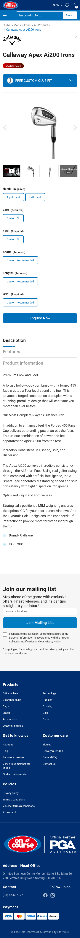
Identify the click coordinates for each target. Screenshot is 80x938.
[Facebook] (45, 895)
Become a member (13, 757)
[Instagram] (52, 895)
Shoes (6, 712)
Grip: (13, 294)
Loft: (13, 210)
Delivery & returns (53, 751)
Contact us (49, 763)
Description (14, 340)
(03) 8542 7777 (13, 895)
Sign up (47, 744)
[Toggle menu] (8, 15)
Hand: (14, 189)
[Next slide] (75, 127)
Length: (15, 273)
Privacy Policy (52, 641)
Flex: (13, 231)
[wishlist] (67, 5)
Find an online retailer (15, 774)
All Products (42, 25)
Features (11, 351)
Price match (10, 812)
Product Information (23, 363)
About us (8, 744)
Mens (17, 25)
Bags (6, 706)
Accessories (10, 719)
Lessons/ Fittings (13, 725)
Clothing (47, 706)
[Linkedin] (60, 895)
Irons (27, 25)
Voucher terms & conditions (19, 806)
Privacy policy (11, 793)
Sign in (57, 5)
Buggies (47, 699)
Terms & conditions (14, 799)
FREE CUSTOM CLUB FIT (33, 81)
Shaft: (14, 252)
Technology (49, 693)
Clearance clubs (12, 699)
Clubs (6, 25)
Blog (5, 751)
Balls (45, 712)
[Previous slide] (5, 127)
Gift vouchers (10, 693)
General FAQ (50, 757)
